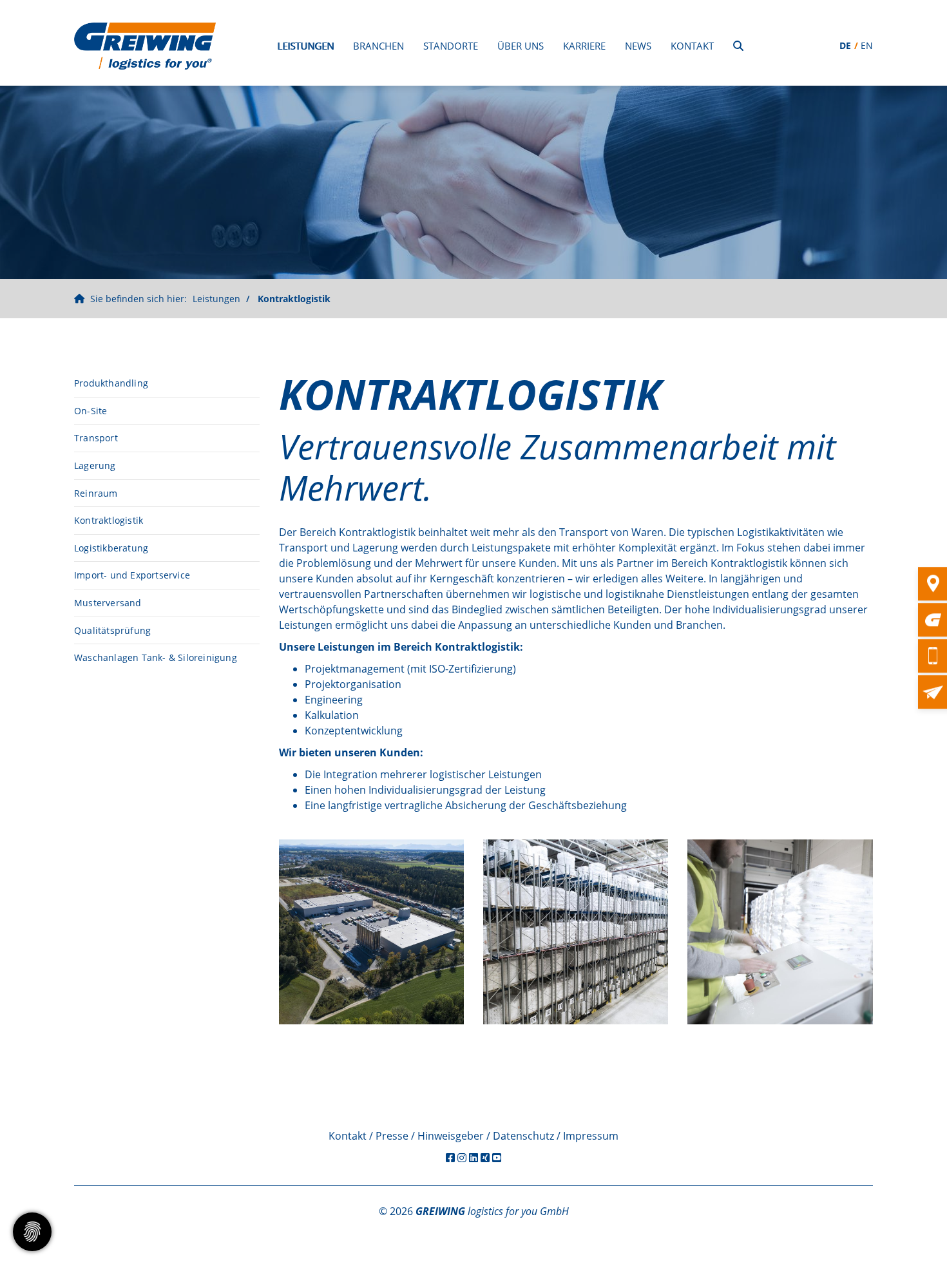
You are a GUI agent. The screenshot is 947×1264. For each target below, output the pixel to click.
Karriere (584, 45)
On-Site (90, 411)
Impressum (590, 1136)
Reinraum (96, 493)
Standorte (450, 45)
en (867, 45)
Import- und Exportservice (132, 575)
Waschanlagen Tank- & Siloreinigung (155, 657)
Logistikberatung (111, 548)
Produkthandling (111, 383)
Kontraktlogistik (294, 298)
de (845, 45)
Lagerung (95, 465)
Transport (96, 438)
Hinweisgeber (450, 1136)
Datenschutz (523, 1136)
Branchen (378, 45)
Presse (392, 1136)
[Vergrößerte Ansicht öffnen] (371, 931)
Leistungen (305, 45)
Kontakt (692, 45)
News (638, 45)
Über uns (520, 45)
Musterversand (108, 603)
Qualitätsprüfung (112, 630)
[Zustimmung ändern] (32, 1231)
